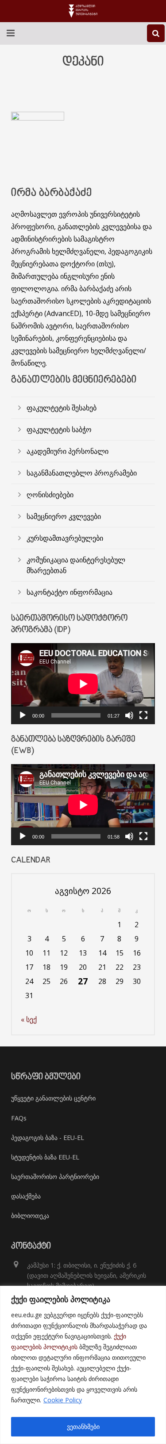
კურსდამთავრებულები (65, 538)
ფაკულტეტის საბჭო (59, 429)
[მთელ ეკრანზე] (143, 715)
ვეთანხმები (83, 1426)
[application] (83, 683)
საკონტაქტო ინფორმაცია (69, 592)
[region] (83, 1365)
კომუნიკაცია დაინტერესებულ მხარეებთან (76, 565)
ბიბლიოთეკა (30, 1215)
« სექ (29, 1019)
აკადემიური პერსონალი (67, 451)
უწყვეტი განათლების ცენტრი (53, 1098)
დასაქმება (26, 1196)
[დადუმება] (129, 715)
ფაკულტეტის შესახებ (62, 408)
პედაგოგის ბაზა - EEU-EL (47, 1137)
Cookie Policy (62, 1400)
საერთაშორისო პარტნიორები (55, 1176)
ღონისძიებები (50, 495)
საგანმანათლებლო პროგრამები (82, 473)
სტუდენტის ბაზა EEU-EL (45, 1157)
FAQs (19, 1118)
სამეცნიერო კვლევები (64, 516)
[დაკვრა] (22, 715)
